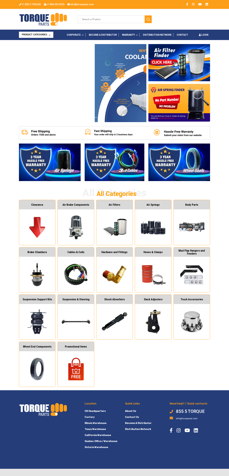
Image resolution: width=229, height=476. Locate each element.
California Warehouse (98, 435)
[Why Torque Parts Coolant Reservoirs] (76, 117)
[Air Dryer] (64, 117)
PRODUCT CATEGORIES (35, 34)
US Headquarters (95, 411)
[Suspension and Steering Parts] (70, 117)
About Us (130, 411)
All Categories (31, 41)
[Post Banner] (88, 117)
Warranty (128, 35)
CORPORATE (74, 35)
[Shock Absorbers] (82, 117)
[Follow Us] (100, 117)
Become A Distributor (138, 423)
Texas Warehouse (95, 429)
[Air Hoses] (94, 117)
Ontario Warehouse (96, 447)
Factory (90, 417)
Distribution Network (138, 429)
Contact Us (132, 417)
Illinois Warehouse (95, 423)
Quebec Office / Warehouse (101, 441)
